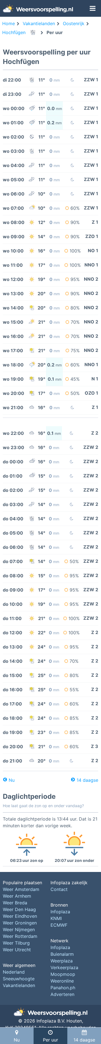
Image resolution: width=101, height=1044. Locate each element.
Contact (59, 889)
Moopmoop (62, 974)
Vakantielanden (19, 985)
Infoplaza (60, 911)
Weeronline (62, 981)
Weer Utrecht (17, 949)
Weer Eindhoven (20, 916)
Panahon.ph (62, 987)
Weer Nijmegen (19, 929)
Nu (12, 780)
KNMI (56, 918)
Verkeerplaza (64, 967)
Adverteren (62, 994)
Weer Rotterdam (20, 936)
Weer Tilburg (16, 943)
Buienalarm (62, 954)
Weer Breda (15, 902)
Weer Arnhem (17, 896)
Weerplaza (61, 961)
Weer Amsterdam (21, 889)
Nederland (14, 972)
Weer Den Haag (19, 909)
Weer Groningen (20, 923)
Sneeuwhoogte (19, 978)
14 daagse (87, 780)
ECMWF (58, 925)
